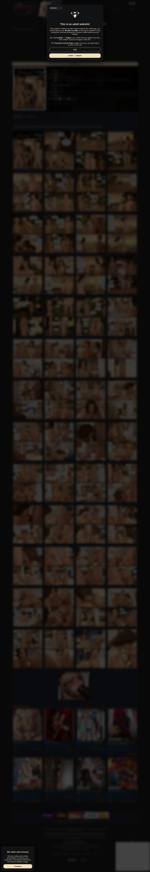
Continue (17, 866)
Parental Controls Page (64, 43)
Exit (75, 50)
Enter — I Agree (75, 56)
